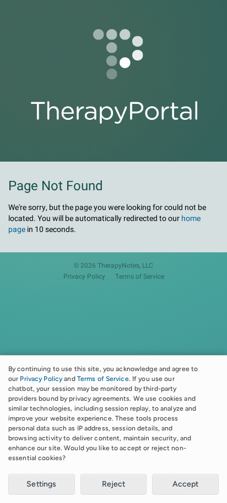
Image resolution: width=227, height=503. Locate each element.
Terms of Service (139, 276)
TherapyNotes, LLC (125, 265)
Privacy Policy (84, 276)
